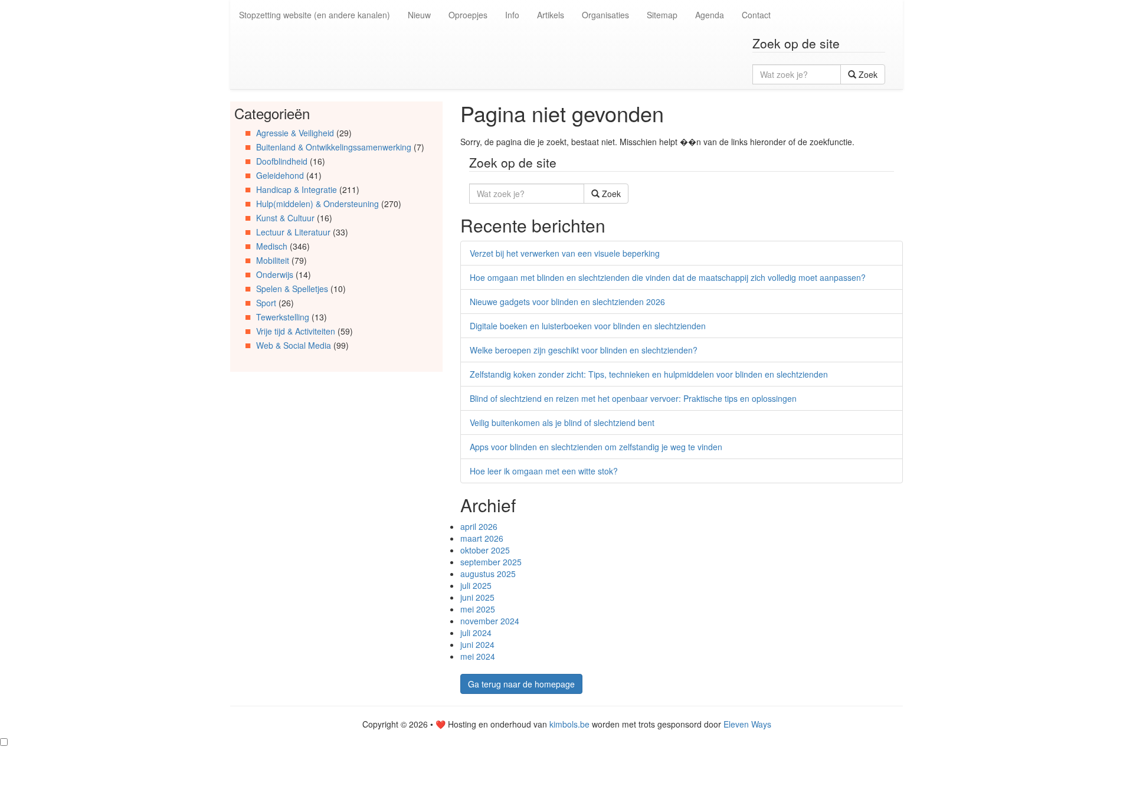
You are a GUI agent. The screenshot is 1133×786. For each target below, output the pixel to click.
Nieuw (419, 15)
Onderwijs (274, 274)
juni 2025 (477, 597)
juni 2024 (477, 644)
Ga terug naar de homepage (521, 684)
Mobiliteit (272, 260)
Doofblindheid (281, 161)
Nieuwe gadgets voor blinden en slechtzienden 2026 (567, 301)
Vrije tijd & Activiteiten (295, 331)
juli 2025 (476, 585)
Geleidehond (280, 175)
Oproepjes (467, 15)
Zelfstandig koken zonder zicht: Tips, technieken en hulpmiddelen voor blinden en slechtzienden (649, 374)
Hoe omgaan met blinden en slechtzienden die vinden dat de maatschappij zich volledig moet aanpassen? (668, 277)
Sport (266, 303)
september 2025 (491, 562)
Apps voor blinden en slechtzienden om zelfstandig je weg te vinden (596, 447)
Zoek (866, 74)
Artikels (550, 15)
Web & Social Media (293, 345)
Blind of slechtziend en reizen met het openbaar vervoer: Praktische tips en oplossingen (633, 398)
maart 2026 (481, 538)
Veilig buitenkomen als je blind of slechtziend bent (562, 422)
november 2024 (489, 621)
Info (512, 15)
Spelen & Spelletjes (292, 288)
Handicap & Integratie (296, 189)
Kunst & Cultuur (285, 218)
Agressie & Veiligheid (295, 133)
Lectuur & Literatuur (293, 232)
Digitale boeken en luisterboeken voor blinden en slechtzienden (588, 326)
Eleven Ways (747, 724)
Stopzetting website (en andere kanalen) (314, 15)
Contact (756, 15)
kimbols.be (569, 724)
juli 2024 (476, 632)
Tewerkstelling (282, 317)
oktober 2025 (485, 550)
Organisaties (605, 15)
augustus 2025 (488, 573)
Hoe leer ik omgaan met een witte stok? (544, 471)
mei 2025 (477, 609)
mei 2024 (477, 656)
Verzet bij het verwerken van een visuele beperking (565, 253)
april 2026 (478, 526)
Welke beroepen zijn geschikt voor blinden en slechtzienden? (584, 350)
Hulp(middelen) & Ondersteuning (317, 203)
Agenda (709, 15)
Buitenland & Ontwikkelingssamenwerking (333, 147)
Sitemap (662, 15)
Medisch (271, 246)
